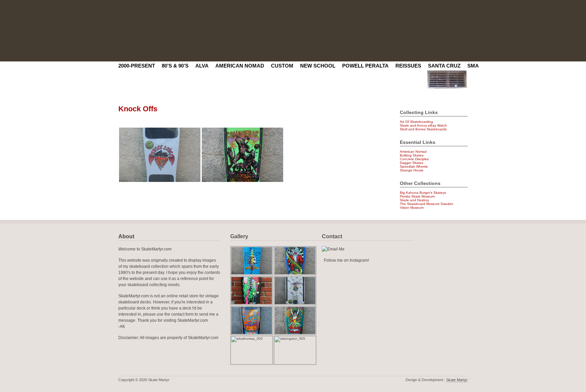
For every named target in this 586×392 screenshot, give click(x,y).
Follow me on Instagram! (346, 260)
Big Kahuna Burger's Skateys (423, 192)
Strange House (412, 170)
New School (317, 66)
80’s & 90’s (175, 66)
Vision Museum (412, 207)
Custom (282, 66)
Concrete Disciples (414, 159)
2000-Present (136, 66)
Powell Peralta (365, 66)
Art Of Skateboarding (416, 122)
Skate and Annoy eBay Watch (423, 125)
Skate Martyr (457, 380)
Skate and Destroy (414, 200)
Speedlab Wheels (414, 166)
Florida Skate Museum (417, 196)
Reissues (408, 66)
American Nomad (239, 66)
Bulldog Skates (412, 155)
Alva (202, 66)
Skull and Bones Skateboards (423, 129)
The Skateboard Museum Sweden (426, 204)
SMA (473, 66)
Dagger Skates (411, 163)
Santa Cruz (444, 66)
